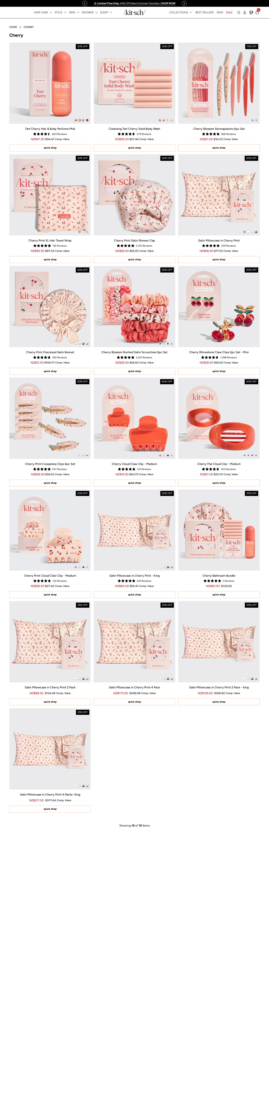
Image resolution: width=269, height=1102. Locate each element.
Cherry (29, 27)
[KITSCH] (134, 12)
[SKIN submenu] (78, 12)
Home (13, 27)
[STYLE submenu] (65, 12)
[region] (134, 3)
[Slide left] (84, 3)
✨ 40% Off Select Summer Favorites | (134, 3)
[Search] (238, 12)
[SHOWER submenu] (96, 12)
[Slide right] (184, 3)
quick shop (50, 147)
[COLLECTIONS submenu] (191, 12)
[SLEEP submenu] (111, 12)
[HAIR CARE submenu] (51, 12)
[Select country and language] (251, 12)
